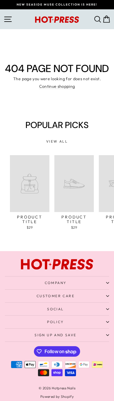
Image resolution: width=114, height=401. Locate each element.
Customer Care (56, 296)
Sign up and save (55, 335)
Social (55, 309)
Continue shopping (57, 86)
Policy (55, 322)
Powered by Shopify (57, 396)
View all (57, 141)
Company (56, 283)
